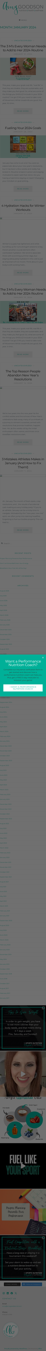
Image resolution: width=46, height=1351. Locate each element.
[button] (43, 657)
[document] (23, 675)
